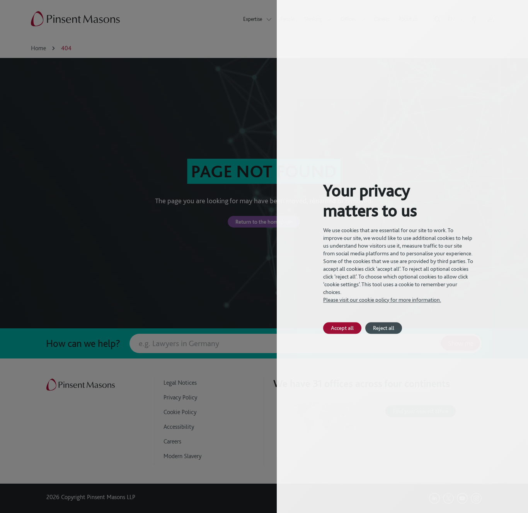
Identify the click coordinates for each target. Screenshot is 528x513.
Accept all (342, 327)
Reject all (383, 327)
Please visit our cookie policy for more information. (382, 299)
